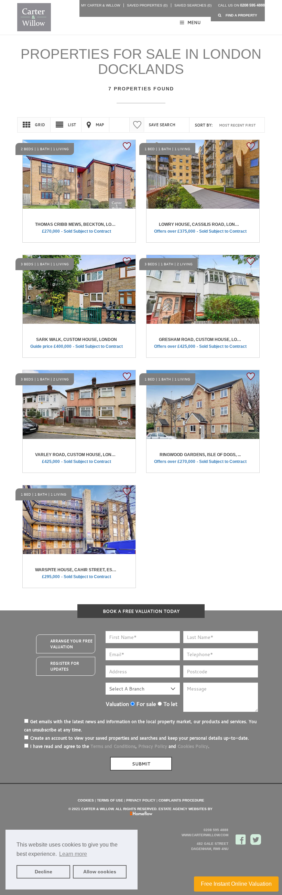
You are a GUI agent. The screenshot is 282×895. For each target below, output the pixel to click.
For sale (145, 704)
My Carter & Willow (100, 5)
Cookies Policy (192, 746)
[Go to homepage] (33, 17)
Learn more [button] (73, 854)
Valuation (117, 704)
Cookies (86, 800)
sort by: (204, 125)
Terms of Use (110, 800)
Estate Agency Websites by (186, 809)
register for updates (64, 666)
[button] (238, 15)
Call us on (241, 5)
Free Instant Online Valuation (236, 884)
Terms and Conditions (112, 746)
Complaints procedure (181, 800)
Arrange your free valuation (71, 644)
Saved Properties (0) (147, 5)
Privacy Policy (152, 746)
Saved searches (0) (192, 5)
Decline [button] (43, 871)
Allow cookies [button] (99, 871)
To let (169, 704)
